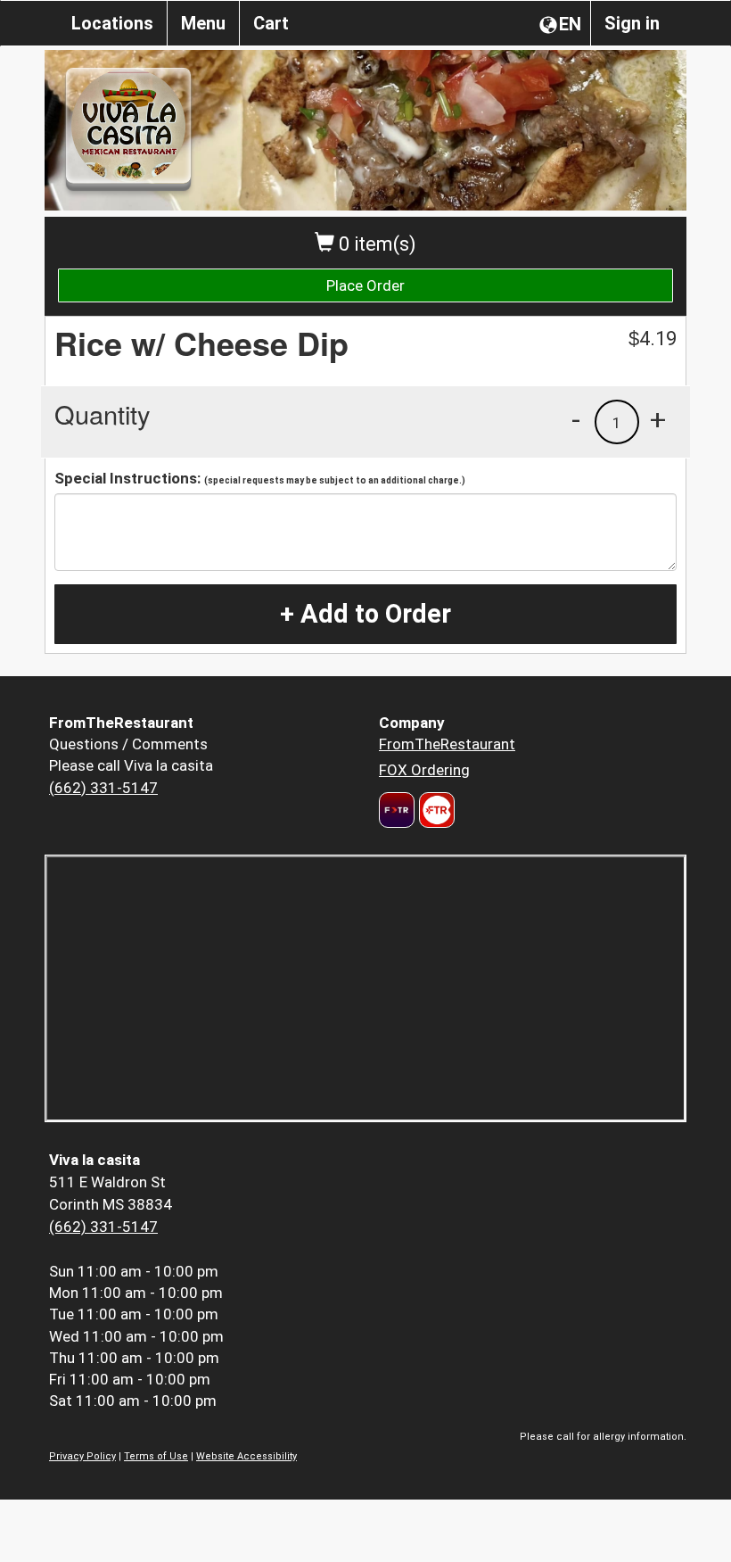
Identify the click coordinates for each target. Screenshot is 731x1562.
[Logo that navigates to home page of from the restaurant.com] (397, 810)
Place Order (365, 285)
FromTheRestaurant (447, 744)
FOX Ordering (424, 770)
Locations (112, 23)
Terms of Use (156, 1456)
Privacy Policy (82, 1456)
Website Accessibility (246, 1456)
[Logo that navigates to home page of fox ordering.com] (435, 810)
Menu (203, 23)
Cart (271, 23)
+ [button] (658, 419)
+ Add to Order (365, 614)
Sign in (632, 23)
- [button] (575, 419)
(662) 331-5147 (103, 788)
